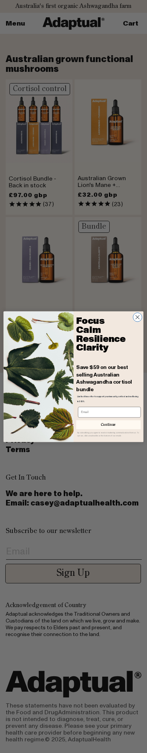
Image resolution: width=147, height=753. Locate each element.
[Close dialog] (137, 317)
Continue (108, 425)
